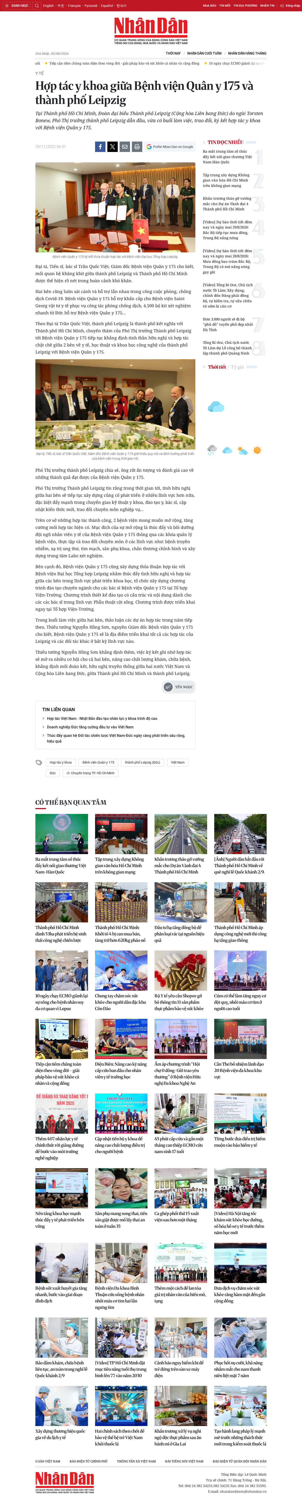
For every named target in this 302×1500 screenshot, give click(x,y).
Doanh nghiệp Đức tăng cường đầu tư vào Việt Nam (90, 727)
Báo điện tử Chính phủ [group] (89, 1461)
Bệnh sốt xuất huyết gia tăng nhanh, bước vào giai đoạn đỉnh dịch (61, 1294)
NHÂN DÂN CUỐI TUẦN (204, 54)
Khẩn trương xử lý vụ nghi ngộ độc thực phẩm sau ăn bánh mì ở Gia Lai (178, 1437)
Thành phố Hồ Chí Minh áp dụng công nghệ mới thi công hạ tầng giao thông (240, 934)
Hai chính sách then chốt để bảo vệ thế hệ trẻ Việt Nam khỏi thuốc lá (119, 1437)
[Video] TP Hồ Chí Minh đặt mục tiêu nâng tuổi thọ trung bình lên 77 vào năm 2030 (121, 1369)
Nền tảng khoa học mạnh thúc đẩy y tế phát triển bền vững (59, 1220)
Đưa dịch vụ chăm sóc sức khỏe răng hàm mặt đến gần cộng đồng (239, 1294)
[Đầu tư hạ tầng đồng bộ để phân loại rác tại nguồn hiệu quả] (181, 902)
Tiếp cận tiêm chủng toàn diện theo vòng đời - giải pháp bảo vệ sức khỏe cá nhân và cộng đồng (58, 1073)
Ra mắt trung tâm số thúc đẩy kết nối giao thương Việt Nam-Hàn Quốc (227, 156)
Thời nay (173, 54)
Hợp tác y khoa (61, 762)
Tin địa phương (245, 5)
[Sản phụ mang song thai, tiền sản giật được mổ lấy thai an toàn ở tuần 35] (121, 1188)
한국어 (121, 6)
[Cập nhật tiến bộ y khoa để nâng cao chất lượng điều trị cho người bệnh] (121, 1114)
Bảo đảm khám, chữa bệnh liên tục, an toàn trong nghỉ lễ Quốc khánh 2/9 (61, 1369)
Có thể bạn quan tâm (70, 802)
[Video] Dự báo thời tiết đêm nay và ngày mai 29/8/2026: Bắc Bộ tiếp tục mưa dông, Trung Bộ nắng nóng (227, 230)
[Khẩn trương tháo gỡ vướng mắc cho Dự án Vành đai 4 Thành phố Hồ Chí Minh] (181, 834)
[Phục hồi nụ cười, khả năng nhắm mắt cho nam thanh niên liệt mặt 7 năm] (240, 1338)
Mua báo (209, 5)
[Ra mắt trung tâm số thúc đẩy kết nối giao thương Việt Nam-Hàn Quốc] (61, 834)
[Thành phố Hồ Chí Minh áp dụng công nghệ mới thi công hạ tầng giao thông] (240, 902)
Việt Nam (178, 762)
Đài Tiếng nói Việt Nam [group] (184, 1461)
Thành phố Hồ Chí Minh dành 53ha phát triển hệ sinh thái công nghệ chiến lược (60, 934)
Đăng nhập (293, 5)
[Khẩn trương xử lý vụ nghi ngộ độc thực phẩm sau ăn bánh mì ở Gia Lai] (181, 1406)
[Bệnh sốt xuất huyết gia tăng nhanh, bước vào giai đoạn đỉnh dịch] (61, 1263)
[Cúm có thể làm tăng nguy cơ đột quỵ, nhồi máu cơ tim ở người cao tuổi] (240, 971)
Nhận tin (267, 5)
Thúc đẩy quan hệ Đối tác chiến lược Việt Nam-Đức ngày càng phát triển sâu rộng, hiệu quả (116, 738)
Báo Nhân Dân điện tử (151, 31)
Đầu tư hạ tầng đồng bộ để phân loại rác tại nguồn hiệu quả (179, 934)
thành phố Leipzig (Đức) (142, 762)
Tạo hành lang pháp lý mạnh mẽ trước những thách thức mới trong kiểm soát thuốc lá (240, 1437)
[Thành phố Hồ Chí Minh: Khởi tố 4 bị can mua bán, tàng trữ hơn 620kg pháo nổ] (121, 902)
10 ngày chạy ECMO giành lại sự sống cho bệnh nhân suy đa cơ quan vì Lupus (61, 1002)
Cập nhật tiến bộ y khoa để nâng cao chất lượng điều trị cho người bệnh (120, 1145)
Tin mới (225, 5)
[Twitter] (112, 147)
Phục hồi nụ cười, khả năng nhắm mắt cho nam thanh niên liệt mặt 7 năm (238, 1369)
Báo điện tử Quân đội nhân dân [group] (240, 1461)
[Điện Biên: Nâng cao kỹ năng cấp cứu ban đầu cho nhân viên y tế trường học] (121, 1039)
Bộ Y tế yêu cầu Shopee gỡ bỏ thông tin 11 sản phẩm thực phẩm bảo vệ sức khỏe (179, 1002)
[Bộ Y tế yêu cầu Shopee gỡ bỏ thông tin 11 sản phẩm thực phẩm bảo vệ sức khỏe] (181, 971)
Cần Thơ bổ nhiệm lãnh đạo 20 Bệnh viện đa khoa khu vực (239, 1070)
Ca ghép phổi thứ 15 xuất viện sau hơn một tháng (177, 1217)
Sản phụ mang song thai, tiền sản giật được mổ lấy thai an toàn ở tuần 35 (121, 1220)
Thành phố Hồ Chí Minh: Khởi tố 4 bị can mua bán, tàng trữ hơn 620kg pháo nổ (120, 934)
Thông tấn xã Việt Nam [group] (136, 1461)
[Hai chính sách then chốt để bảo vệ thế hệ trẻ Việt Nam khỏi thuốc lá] (121, 1406)
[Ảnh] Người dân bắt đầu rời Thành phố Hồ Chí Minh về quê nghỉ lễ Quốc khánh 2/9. (239, 865)
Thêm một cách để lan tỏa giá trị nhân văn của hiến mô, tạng (180, 1294)
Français (74, 6)
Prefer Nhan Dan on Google (173, 147)
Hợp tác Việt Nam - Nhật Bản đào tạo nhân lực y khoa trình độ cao (102, 718)
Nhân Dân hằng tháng (247, 54)
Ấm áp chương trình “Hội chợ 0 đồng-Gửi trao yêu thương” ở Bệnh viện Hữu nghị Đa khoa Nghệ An (178, 1073)
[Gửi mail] (125, 147)
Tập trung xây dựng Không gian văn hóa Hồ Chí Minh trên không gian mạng (226, 180)
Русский (90, 6)
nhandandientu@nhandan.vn (243, 1491)
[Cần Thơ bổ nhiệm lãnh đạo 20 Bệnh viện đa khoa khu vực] (240, 1039)
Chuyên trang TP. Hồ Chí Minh (92, 773)
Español (107, 6)
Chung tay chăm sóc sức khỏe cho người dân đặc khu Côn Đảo (120, 1002)
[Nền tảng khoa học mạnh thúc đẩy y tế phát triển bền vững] (61, 1188)
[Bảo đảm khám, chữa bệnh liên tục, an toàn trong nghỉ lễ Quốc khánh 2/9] (61, 1338)
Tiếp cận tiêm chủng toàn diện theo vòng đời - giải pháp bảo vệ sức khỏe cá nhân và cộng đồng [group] (115, 63)
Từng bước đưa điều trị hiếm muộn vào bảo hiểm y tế (239, 1142)
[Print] (137, 147)
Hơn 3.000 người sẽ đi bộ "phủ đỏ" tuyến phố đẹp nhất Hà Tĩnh (228, 324)
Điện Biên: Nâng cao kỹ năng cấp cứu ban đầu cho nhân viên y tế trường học (121, 1070)
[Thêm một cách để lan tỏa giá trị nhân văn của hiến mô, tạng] (181, 1263)
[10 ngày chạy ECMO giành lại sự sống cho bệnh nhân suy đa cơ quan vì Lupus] (61, 971)
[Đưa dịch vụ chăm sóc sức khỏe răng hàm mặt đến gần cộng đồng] (240, 1263)
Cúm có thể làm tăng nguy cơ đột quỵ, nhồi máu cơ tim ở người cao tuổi (240, 1002)
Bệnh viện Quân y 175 (98, 762)
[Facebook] (100, 147)
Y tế (39, 73)
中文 (61, 6)
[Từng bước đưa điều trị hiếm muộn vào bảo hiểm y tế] (240, 1114)
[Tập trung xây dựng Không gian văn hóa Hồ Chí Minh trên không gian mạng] (121, 834)
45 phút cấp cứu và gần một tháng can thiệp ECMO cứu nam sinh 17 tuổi (179, 1145)
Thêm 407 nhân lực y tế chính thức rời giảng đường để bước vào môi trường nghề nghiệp (59, 1148)
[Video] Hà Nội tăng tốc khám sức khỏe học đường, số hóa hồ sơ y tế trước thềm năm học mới (239, 1223)
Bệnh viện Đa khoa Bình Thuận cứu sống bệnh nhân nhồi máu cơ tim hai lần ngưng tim (119, 1297)
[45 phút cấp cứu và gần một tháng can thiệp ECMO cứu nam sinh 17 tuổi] (181, 1114)
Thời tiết (217, 367)
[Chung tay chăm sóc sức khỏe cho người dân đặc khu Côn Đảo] (121, 971)
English (48, 6)
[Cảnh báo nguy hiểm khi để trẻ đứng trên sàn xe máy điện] (181, 1338)
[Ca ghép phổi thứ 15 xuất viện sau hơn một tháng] (181, 1188)
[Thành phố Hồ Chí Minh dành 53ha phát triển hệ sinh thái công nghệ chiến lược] (61, 902)
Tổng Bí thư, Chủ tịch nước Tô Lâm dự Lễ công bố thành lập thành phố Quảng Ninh (227, 347)
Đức (53, 773)
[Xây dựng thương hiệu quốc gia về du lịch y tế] (61, 1406)
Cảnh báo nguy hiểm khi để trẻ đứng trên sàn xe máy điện (179, 1369)
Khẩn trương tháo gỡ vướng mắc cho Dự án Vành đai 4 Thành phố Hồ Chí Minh (227, 203)
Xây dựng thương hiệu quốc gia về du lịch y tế (60, 1434)
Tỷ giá (237, 367)
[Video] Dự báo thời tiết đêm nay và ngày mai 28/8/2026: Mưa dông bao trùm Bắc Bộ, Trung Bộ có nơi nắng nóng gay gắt (227, 261)
